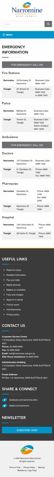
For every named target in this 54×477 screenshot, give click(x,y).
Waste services (13, 284)
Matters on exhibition (16, 289)
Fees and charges (14, 294)
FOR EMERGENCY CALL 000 (27, 64)
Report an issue (13, 269)
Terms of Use (14, 467)
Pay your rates (13, 279)
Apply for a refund (14, 299)
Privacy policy (12, 314)
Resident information (16, 274)
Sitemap (41, 467)
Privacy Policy (29, 467)
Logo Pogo (32, 470)
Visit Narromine (13, 309)
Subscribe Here (27, 430)
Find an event (12, 304)
